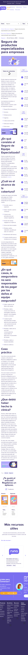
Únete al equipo (24, 613)
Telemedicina (9, 615)
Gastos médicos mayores (10, 608)
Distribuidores (17, 614)
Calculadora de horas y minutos (12, 559)
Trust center (23, 620)
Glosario (15, 607)
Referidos (16, 615)
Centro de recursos (16, 610)
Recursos (7, 29)
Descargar (18, 3)
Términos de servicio (23, 615)
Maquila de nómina (2, 605)
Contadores (16, 612)
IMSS (1, 609)
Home (2, 29)
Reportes (2, 616)
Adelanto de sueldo (9, 613)
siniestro (9, 177)
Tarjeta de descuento (9, 620)
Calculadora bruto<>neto (16, 605)
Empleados (2, 611)
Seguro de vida (10, 610)
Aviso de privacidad (23, 618)
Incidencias (2, 613)
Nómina (1, 607)
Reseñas (22, 609)
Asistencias (2, 614)
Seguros (8, 23)
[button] (2, 555)
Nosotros (23, 606)
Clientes (22, 608)
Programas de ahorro (10, 617)
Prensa (22, 611)
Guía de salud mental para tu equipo (26, 140)
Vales (8, 622)
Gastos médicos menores (10, 605)
